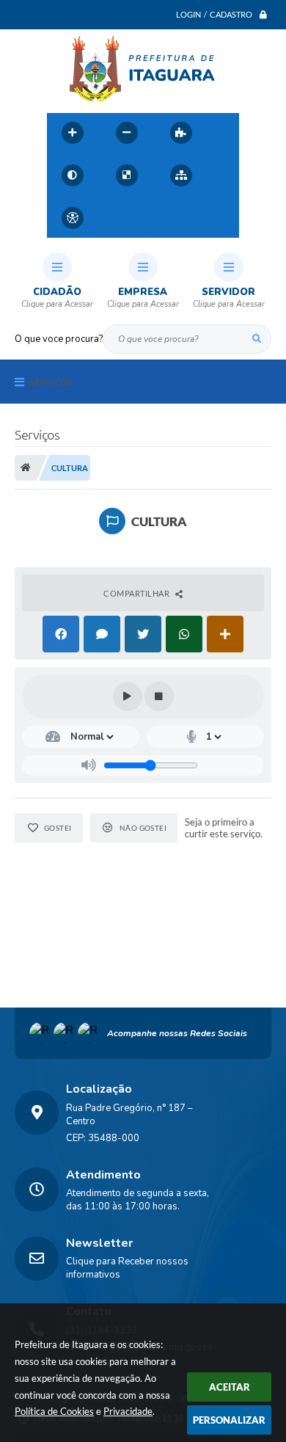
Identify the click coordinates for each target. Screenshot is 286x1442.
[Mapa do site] (181, 175)
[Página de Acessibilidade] (72, 218)
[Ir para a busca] (180, 218)
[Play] (127, 696)
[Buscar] (256, 339)
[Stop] (159, 696)
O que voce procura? (59, 339)
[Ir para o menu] (148, 218)
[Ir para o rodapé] (212, 218)
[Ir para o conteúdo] (116, 218)
